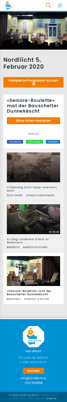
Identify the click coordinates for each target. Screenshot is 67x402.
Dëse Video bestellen (33, 120)
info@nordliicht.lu (33, 378)
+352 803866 (33, 383)
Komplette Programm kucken (33, 80)
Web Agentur (37, 398)
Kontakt (33, 371)
